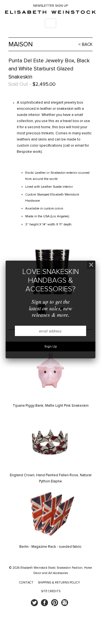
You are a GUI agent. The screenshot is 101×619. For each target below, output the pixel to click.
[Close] (91, 265)
